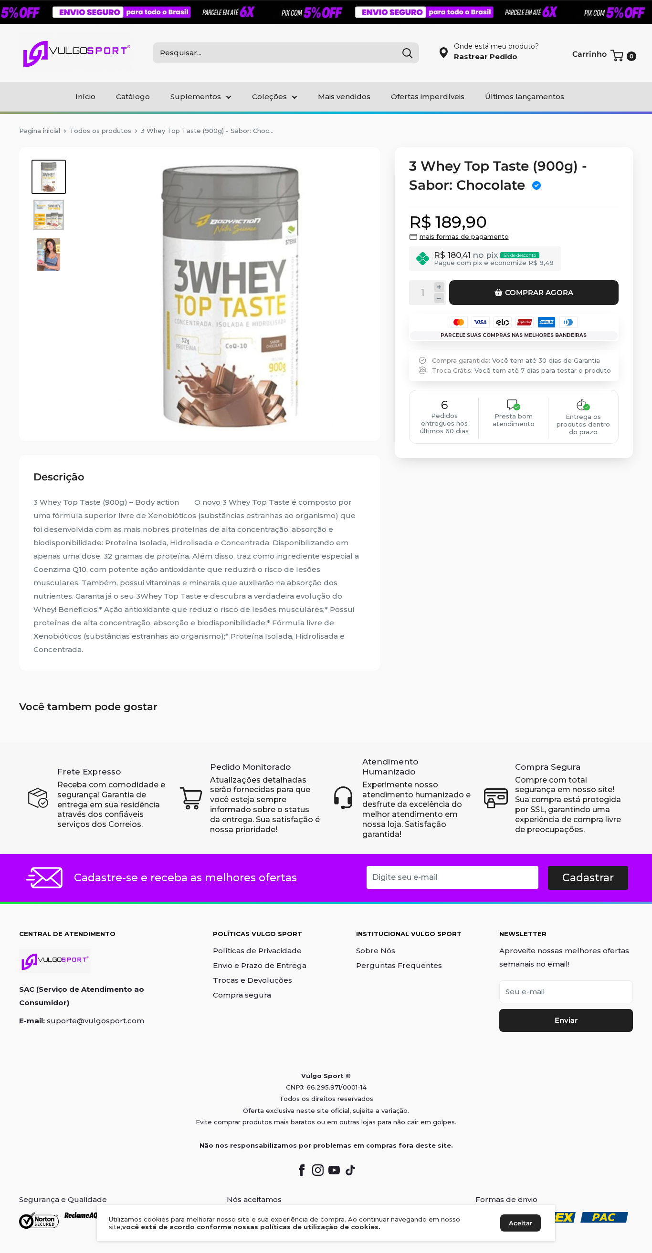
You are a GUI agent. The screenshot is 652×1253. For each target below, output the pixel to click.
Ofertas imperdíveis (427, 96)
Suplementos (195, 96)
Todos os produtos (100, 130)
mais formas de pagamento (464, 236)
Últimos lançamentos (524, 96)
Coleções (269, 96)
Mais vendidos (344, 96)
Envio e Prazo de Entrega (259, 965)
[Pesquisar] (407, 52)
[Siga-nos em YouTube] (334, 1170)
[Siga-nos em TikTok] (350, 1170)
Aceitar (520, 1223)
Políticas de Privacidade (257, 950)
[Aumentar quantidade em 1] (439, 287)
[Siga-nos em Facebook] (301, 1170)
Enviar (566, 1020)
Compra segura (242, 994)
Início (85, 96)
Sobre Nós (375, 950)
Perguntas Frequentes (399, 965)
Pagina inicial (39, 130)
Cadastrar (588, 877)
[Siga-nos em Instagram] (318, 1170)
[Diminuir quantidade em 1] (439, 298)
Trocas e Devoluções (252, 980)
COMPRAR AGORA (539, 292)
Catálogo (133, 96)
